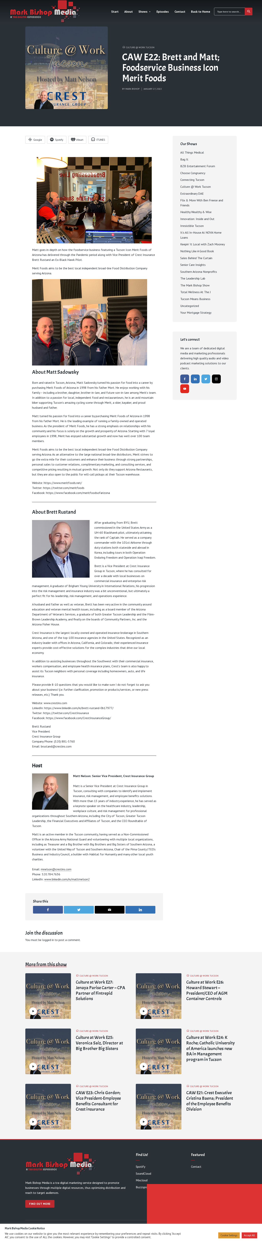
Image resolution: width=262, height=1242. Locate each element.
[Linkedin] (195, 379)
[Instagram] (216, 379)
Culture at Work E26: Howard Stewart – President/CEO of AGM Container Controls (206, 990)
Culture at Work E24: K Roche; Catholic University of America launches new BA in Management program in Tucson (210, 1048)
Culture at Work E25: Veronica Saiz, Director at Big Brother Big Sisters (99, 1043)
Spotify (140, 1166)
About (128, 11)
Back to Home (200, 11)
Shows (142, 11)
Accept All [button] (249, 1235)
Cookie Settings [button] (229, 1235)
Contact (180, 11)
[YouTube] (184, 388)
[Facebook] (184, 379)
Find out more (40, 1204)
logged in (48, 940)
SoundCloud (143, 1173)
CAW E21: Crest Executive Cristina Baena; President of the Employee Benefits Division (209, 1101)
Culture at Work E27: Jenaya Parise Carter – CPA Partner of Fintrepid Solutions (100, 990)
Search (248, 11)
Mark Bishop (132, 88)
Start (115, 11)
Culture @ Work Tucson (140, 47)
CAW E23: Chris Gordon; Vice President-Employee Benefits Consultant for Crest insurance (98, 1101)
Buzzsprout (143, 1187)
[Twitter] (205, 379)
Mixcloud (141, 1180)
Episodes (163, 11)
